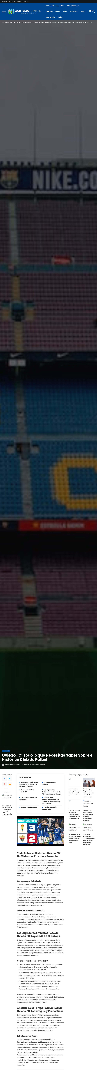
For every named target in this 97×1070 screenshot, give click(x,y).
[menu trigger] (5, 11)
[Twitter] (10, 778)
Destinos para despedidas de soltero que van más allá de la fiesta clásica (88, 793)
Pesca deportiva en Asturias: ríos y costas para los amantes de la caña (75, 838)
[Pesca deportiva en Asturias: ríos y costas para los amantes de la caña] (75, 828)
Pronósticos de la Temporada (49, 808)
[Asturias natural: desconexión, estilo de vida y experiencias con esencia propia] (75, 804)
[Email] (10, 784)
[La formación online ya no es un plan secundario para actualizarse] (75, 782)
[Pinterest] (4, 784)
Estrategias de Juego (29, 807)
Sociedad (6, 751)
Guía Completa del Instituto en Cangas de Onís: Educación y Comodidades (7, 810)
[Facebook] (4, 778)
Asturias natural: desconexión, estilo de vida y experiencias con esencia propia (74, 815)
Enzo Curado (9, 764)
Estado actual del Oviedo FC (26, 791)
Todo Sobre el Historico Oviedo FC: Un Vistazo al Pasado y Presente (28, 784)
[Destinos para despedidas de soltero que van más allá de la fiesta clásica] (89, 782)
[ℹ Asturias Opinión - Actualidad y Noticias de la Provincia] (25, 11)
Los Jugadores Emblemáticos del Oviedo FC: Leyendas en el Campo (51, 792)
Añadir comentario (40, 764)
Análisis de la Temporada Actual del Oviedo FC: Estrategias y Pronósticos (51, 800)
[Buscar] (93, 11)
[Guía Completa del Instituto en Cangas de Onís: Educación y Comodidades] (7, 799)
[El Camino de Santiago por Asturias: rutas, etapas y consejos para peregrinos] (89, 804)
